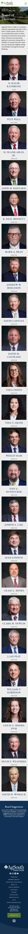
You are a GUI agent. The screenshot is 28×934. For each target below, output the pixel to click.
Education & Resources (14, 882)
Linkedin (15, 873)
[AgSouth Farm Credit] (14, 3)
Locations (14, 889)
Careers (14, 892)
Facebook (10, 873)
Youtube (17, 873)
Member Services (14, 879)
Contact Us (14, 915)
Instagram (13, 873)
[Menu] (25, 3)
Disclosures (14, 894)
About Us (5, 9)
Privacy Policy (14, 897)
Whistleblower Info (14, 902)
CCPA (14, 900)
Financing (14, 877)
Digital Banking (14, 887)
